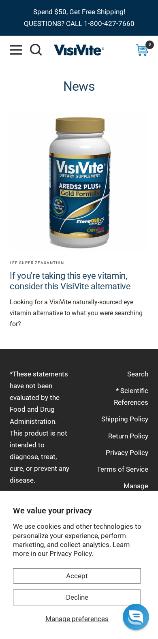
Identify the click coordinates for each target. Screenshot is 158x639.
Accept (77, 576)
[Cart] (142, 50)
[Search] (36, 50)
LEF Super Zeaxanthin (37, 263)
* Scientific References (131, 396)
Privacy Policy (127, 453)
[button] (136, 617)
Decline (77, 597)
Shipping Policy (124, 419)
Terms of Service (122, 469)
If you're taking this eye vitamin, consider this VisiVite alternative (70, 281)
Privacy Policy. (71, 553)
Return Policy (128, 436)
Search (137, 374)
